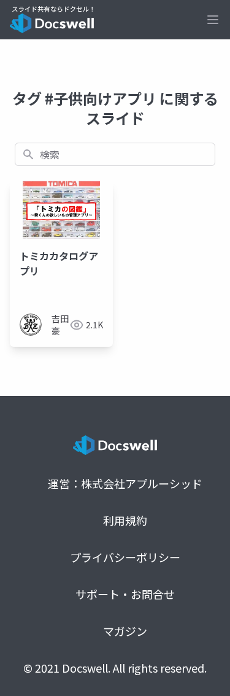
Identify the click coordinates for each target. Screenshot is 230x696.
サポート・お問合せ (125, 594)
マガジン (125, 631)
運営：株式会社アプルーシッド (125, 483)
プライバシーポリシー (125, 557)
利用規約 (125, 520)
